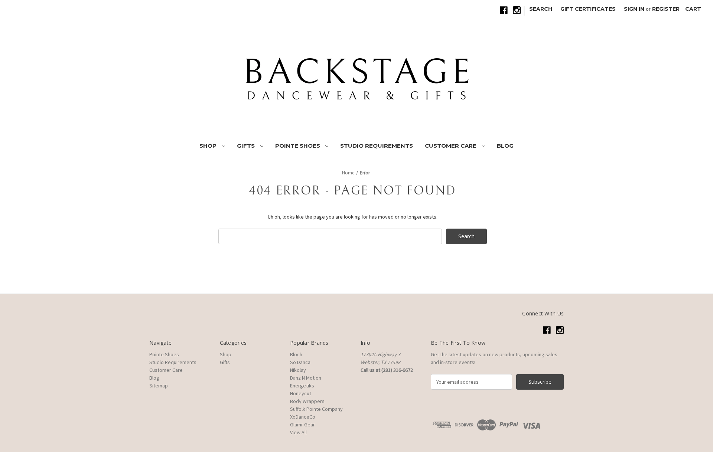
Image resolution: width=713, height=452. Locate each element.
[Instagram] (517, 10)
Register (666, 9)
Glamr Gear (302, 424)
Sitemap (158, 385)
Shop (208, 145)
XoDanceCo (302, 416)
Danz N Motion (305, 377)
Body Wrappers (307, 401)
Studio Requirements (376, 145)
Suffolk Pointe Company (316, 409)
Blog (505, 145)
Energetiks (302, 385)
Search (540, 9)
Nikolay (298, 370)
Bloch (296, 354)
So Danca (300, 362)
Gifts (246, 145)
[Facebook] (504, 10)
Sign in (634, 9)
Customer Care (451, 145)
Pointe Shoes (298, 145)
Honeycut (300, 393)
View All (298, 432)
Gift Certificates (588, 9)
